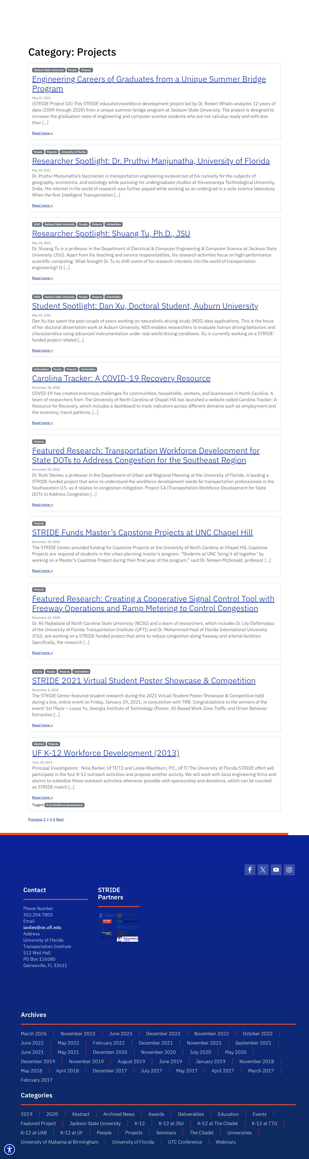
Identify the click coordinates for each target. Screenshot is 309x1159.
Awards (156, 1114)
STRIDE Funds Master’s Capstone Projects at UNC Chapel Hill (142, 532)
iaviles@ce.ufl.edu (42, 927)
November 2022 (211, 1033)
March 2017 (261, 1070)
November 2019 (86, 1061)
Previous (35, 819)
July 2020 (200, 1052)
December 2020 (110, 1052)
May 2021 (68, 1052)
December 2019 (38, 1061)
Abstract (39, 744)
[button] (9, 1149)
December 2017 (110, 1070)
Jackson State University (49, 70)
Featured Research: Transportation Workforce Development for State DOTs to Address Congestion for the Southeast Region (146, 455)
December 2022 (163, 1033)
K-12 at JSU (171, 1123)
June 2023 (120, 1033)
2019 (27, 1114)
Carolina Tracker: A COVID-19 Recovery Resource (121, 378)
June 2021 (32, 1052)
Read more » (42, 133)
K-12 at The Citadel (217, 1123)
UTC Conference (185, 1142)
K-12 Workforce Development (64, 805)
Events (38, 671)
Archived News (119, 1114)
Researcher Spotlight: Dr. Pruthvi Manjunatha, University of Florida (151, 160)
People (72, 70)
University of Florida (73, 152)
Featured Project (38, 1123)
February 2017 (37, 1080)
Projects (86, 70)
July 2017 (151, 1070)
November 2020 (158, 1052)
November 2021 (204, 1043)
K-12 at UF (71, 1132)
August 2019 (131, 1061)
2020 (37, 224)
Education (228, 1114)
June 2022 (32, 1043)
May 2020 (236, 1052)
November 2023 (78, 1033)
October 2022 (258, 1033)
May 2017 (187, 1070)
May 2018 (31, 1070)
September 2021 (253, 1043)
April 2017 (223, 1070)
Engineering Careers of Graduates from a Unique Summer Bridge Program (149, 83)
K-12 (140, 1123)
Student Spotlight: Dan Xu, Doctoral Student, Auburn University (145, 305)
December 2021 (156, 1043)
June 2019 (170, 1061)
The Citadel (202, 1132)
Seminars (166, 1132)
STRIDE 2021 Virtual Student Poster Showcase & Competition (144, 680)
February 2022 (109, 1043)
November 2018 (256, 1061)
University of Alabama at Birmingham (59, 1142)
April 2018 (67, 1070)
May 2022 (68, 1043)
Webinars (226, 1142)
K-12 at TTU (264, 1123)
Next (60, 819)
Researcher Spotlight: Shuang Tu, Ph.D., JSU (111, 233)
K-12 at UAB (34, 1132)
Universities (113, 224)
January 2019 (211, 1061)
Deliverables (41, 369)
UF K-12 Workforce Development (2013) (105, 752)
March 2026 (34, 1033)
